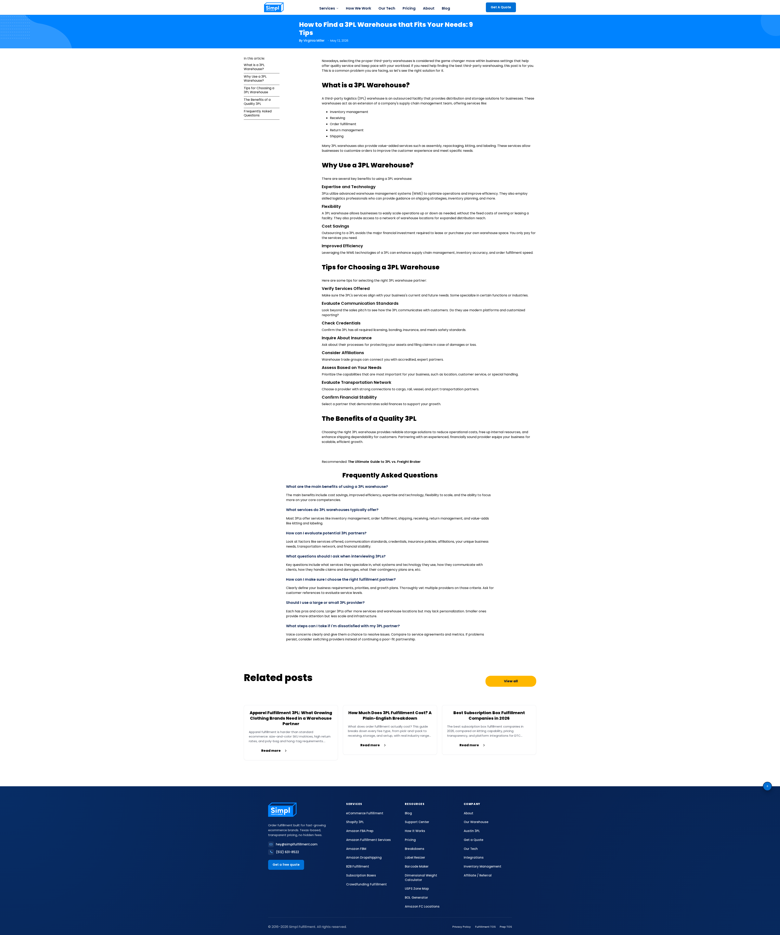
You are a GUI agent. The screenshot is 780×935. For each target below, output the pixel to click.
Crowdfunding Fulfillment (366, 884)
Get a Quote (473, 840)
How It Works (415, 831)
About (428, 8)
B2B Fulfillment (357, 866)
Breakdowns (414, 849)
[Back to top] (767, 786)
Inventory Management (482, 866)
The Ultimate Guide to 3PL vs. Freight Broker (384, 461)
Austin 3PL (472, 831)
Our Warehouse (476, 822)
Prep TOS (506, 927)
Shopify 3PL (355, 822)
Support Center (417, 822)
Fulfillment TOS (485, 927)
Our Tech (386, 8)
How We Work (358, 8)
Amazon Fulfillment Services (368, 840)
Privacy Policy (461, 927)
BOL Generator (416, 897)
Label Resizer (415, 857)
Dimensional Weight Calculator (421, 877)
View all (511, 681)
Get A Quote (501, 7)
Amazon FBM (356, 849)
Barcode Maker (416, 866)
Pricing (409, 8)
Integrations (474, 857)
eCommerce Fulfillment (364, 813)
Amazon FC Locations (422, 906)
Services (327, 8)
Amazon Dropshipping (363, 857)
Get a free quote (286, 864)
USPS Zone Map (417, 888)
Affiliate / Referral (478, 875)
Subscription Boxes (361, 875)
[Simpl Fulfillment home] (274, 7)
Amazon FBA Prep (359, 831)
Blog (446, 8)
